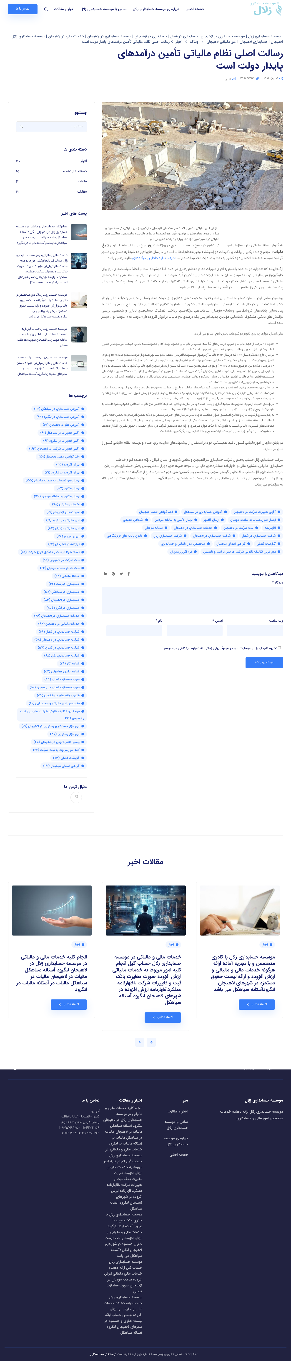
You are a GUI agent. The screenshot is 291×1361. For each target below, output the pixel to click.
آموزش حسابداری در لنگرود (58, 416)
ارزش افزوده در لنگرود (62, 472)
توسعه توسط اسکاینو (103, 1354)
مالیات (82, 182)
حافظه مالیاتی (67, 576)
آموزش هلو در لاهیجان (61, 424)
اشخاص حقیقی (133, 519)
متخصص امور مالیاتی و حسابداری (183, 543)
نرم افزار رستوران (181, 551)
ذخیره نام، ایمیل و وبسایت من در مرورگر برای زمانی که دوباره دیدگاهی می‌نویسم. (220, 648)
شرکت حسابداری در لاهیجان (212, 535)
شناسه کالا (70, 663)
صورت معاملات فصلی (62, 679)
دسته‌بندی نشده (75, 171)
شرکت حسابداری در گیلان (59, 647)
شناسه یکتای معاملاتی (62, 671)
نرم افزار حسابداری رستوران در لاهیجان (50, 726)
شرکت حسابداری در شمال (259, 535)
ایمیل (217, 621)
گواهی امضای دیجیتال (231, 543)
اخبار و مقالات (64, 9)
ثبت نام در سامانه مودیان (60, 568)
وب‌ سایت (276, 621)
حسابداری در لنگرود (63, 607)
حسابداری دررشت (64, 583)
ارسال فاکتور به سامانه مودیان (174, 519)
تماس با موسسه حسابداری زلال (103, 9)
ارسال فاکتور (211, 519)
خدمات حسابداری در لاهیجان (193, 527)
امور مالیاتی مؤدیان (64, 528)
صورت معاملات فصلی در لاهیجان (55, 687)
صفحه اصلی (195, 9)
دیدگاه (277, 582)
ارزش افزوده (68, 464)
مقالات (82, 192)
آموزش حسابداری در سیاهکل (203, 511)
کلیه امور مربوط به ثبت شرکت (56, 749)
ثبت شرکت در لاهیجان (238, 527)
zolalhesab (247, 78)
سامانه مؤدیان (154, 527)
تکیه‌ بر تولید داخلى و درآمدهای (154, 258)
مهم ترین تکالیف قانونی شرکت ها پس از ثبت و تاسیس (239, 551)
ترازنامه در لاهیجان (64, 544)
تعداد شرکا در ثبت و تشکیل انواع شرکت (50, 552)
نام (159, 621)
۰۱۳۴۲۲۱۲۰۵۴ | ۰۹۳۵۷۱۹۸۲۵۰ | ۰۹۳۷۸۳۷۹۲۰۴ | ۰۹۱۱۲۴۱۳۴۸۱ (79, 1130)
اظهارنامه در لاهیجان (63, 512)
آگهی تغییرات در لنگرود (61, 440)
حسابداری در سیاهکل (62, 591)
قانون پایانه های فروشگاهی (124, 535)
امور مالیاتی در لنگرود (63, 520)
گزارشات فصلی (266, 543)
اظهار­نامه (270, 527)
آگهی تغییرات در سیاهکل (60, 432)
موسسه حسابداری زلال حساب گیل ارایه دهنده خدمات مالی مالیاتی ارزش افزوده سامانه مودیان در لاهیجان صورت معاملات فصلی (123, 1276)
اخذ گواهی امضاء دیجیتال (156, 511)
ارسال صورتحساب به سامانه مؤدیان (253, 519)
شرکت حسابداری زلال (167, 535)
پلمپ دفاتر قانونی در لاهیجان (57, 742)
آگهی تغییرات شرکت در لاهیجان (254, 511)
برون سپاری (68, 536)
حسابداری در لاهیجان (62, 599)
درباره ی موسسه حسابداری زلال (156, 9)
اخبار (228, 79)
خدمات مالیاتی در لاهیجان (59, 623)
